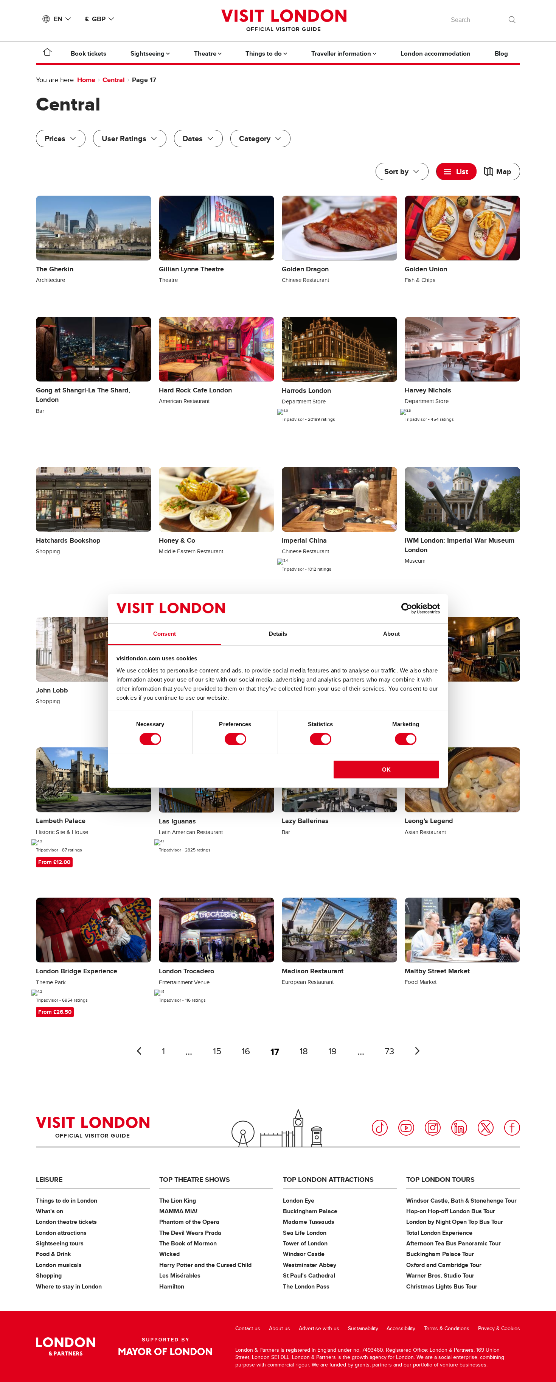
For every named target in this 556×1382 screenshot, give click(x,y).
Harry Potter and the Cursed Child (205, 1265)
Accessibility (401, 1328)
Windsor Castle (304, 1254)
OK (386, 769)
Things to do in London (66, 1200)
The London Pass (306, 1286)
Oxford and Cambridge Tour (443, 1265)
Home (86, 80)
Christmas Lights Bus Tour (441, 1286)
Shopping (49, 1275)
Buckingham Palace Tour (440, 1254)
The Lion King (177, 1200)
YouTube (406, 1128)
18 (304, 1051)
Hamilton (171, 1286)
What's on (49, 1211)
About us (279, 1328)
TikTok (380, 1128)
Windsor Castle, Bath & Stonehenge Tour (461, 1200)
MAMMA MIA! (178, 1211)
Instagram (433, 1128)
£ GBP (95, 19)
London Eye (298, 1200)
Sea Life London (304, 1232)
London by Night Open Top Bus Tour (454, 1221)
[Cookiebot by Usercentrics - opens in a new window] (407, 608)
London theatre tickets (66, 1221)
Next (417, 1051)
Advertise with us (319, 1328)
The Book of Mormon (188, 1243)
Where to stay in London (69, 1286)
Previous (138, 1051)
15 (217, 1051)
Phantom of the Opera (189, 1221)
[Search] (512, 18)
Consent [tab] (164, 633)
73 (389, 1051)
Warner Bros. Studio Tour (440, 1275)
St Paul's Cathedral (309, 1275)
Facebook (512, 1128)
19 (332, 1051)
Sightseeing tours (60, 1243)
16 (246, 1051)
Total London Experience (439, 1232)
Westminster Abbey (309, 1265)
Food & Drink (53, 1254)
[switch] (235, 739)
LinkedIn (459, 1128)
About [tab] (391, 633)
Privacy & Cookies (499, 1328)
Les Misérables (179, 1275)
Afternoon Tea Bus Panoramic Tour (453, 1243)
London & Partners (65, 1346)
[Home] (47, 53)
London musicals (59, 1265)
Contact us (247, 1328)
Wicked (169, 1254)
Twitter (486, 1128)
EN (58, 19)
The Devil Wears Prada (190, 1232)
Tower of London (305, 1243)
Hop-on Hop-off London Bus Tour (450, 1211)
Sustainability (363, 1328)
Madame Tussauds (308, 1221)
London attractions (61, 1232)
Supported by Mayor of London (165, 1346)
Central (114, 80)
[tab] (456, 171)
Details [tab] (278, 633)
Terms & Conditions (446, 1328)
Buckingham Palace (310, 1211)
